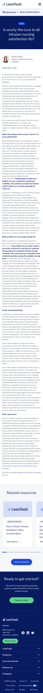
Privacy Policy (10, 685)
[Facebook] (23, 633)
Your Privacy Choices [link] (26, 685)
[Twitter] (32, 633)
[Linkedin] (27, 633)
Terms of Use (9, 689)
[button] (40, 4)
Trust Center (35, 681)
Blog (21, 23)
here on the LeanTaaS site (23, 466)
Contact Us (23, 681)
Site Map (22, 689)
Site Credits (34, 689)
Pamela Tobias (17, 57)
